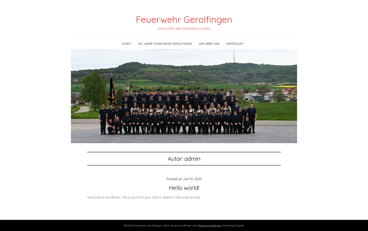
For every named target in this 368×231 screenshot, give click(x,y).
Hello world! (184, 187)
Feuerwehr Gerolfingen (184, 19)
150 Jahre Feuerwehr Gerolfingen (165, 44)
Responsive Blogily (210, 225)
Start (126, 44)
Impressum (235, 44)
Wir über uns (209, 44)
